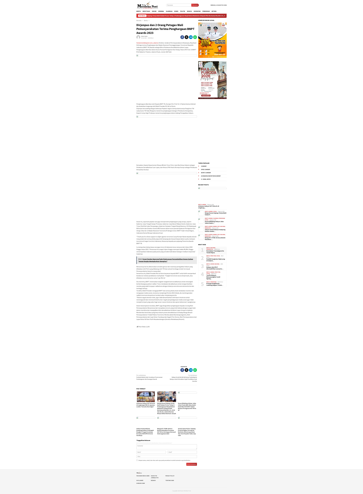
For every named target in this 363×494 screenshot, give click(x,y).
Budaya (211, 226)
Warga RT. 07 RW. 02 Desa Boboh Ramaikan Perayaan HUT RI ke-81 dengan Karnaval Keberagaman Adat (166, 431)
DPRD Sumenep (205, 169)
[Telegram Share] (191, 37)
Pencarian (195, 5)
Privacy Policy (169, 476)
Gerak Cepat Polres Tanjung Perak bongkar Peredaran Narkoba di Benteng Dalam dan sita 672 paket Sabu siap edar (187, 432)
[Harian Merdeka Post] (147, 5)
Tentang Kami (169, 480)
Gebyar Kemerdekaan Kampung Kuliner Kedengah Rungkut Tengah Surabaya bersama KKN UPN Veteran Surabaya (145, 432)
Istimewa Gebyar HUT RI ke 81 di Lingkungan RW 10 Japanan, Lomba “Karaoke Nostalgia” (145, 405)
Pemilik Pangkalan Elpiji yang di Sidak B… (215, 260)
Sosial (215, 211)
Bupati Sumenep (206, 173)
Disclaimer (139, 480)
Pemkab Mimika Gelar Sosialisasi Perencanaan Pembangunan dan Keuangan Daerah (149, 377)
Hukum (212, 264)
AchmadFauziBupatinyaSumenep (211, 176)
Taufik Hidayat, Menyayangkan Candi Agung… (213, 277)
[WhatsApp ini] (195, 37)
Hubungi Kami (140, 483)
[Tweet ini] (186, 37)
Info (218, 226)
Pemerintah (209, 249)
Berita (200, 204)
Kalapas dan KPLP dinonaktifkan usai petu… (214, 268)
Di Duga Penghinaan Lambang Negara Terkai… (214, 284)
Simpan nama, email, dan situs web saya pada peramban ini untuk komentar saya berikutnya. (164, 460)
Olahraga (215, 218)
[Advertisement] (166, 346)
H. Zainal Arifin (206, 179)
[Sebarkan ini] (182, 37)
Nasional (222, 226)
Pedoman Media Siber (142, 476)
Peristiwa (213, 256)
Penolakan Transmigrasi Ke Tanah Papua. (215, 252)
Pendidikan (222, 218)
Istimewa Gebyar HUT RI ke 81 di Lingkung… (208, 207)
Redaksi (153, 480)
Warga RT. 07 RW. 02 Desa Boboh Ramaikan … (215, 238)
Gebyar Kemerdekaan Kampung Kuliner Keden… (215, 230)
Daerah (204, 204)
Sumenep (204, 166)
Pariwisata (208, 228)
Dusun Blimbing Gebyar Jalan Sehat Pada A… (214, 222)
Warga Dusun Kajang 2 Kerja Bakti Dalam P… (215, 214)
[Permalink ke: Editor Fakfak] (138, 37)
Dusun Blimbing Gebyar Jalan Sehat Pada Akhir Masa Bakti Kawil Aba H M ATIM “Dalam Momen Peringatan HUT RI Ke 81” (187, 406)
